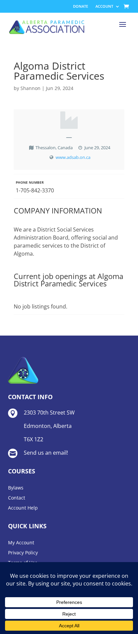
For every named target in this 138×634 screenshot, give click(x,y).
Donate (80, 6)
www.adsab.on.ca (73, 157)
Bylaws (15, 488)
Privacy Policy (23, 553)
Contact (16, 498)
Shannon (30, 88)
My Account (21, 543)
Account (104, 6)
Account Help (23, 508)
